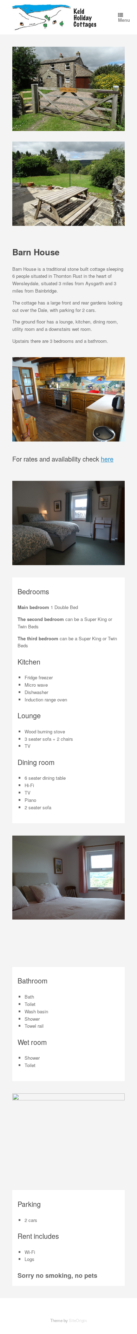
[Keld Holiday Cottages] (56, 17)
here (107, 458)
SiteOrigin (78, 1320)
